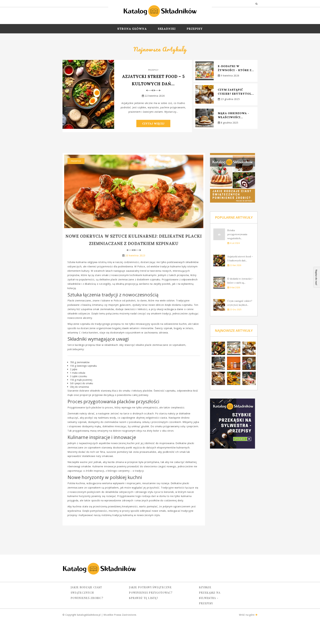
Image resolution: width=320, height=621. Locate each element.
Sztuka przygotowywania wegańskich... (237, 234)
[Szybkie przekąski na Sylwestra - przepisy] (234, 424)
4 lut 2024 (234, 243)
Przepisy (195, 29)
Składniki (167, 29)
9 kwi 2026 (234, 287)
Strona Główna (132, 29)
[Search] (257, 3)
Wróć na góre (247, 614)
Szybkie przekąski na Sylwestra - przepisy (209, 595)
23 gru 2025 (235, 309)
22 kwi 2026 (235, 265)
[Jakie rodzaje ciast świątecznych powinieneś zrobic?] (234, 178)
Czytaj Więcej (153, 123)
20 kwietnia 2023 (135, 255)
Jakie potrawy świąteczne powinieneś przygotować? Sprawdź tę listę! (150, 592)
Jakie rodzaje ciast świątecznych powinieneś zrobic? (87, 592)
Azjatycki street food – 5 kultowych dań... (153, 80)
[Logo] (160, 10)
